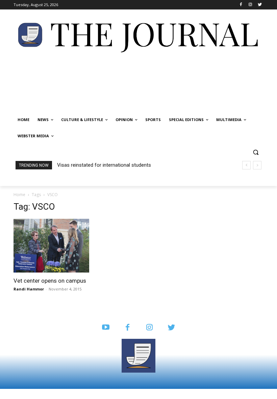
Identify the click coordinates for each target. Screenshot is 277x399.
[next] (257, 165)
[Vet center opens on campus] (52, 246)
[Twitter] (259, 5)
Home (19, 194)
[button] (255, 152)
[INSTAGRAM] (149, 328)
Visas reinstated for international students (104, 165)
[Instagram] (250, 5)
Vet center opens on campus (50, 280)
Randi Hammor (29, 288)
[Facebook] (241, 5)
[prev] (246, 165)
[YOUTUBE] (105, 328)
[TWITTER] (171, 328)
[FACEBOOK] (127, 328)
